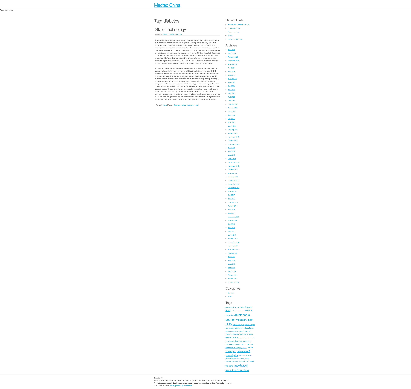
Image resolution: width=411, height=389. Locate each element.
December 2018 (233, 162)
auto (228, 310)
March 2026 (232, 53)
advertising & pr (231, 307)
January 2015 (232, 238)
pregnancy (190, 105)
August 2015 (232, 220)
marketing (247, 341)
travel (244, 365)
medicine (249, 344)
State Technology (170, 29)
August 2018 (232, 173)
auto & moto (234, 311)
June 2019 (231, 151)
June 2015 (231, 227)
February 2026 (233, 57)
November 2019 (233, 137)
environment (235, 331)
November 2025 (233, 60)
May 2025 (231, 75)
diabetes (177, 105)
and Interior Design (243, 307)
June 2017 (231, 198)
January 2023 (232, 108)
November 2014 (233, 246)
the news (229, 365)
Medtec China (167, 5)
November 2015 (233, 217)
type (196, 105)
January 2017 (232, 206)
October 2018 (232, 169)
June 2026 (231, 50)
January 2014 (232, 278)
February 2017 (233, 202)
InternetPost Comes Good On (238, 24)
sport (236, 361)
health (235, 337)
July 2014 (231, 257)
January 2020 (232, 133)
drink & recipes (250, 325)
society (233, 361)
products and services (238, 358)
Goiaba (230, 35)
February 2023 (233, 104)
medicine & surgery (234, 347)
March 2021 (232, 111)
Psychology (228, 361)
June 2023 (231, 89)
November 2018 (233, 166)
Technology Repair (246, 361)
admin (179, 34)
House (246, 338)
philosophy (229, 358)
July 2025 (231, 68)
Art (251, 307)
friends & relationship (233, 334)
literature (238, 341)
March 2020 (232, 126)
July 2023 (231, 86)
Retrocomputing (233, 32)
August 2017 (232, 191)
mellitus (183, 105)
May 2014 (231, 264)
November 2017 (233, 184)
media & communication (236, 344)
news (239, 351)
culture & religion (238, 325)
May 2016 (231, 213)
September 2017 (233, 188)
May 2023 (231, 93)
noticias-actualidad (245, 355)
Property (247, 358)
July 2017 (231, 195)
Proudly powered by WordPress (181, 385)
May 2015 (231, 231)
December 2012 (233, 282)
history (241, 338)
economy (231, 328)
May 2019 (231, 155)
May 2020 (231, 119)
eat (227, 328)
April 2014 (231, 267)
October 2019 (232, 140)
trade (237, 365)
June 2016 (231, 209)
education (239, 327)
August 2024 (232, 79)
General (230, 293)
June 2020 (231, 115)
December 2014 (233, 242)
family (242, 331)
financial (247, 331)
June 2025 (231, 71)
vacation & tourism (237, 370)
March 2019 (232, 158)
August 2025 (232, 64)
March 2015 (232, 235)
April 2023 (231, 97)
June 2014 (231, 260)
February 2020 (233, 129)
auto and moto (241, 311)
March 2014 (232, 271)
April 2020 (231, 122)
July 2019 (231, 148)
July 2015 (231, 224)
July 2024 (231, 82)
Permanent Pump (234, 28)
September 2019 (233, 144)
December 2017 (233, 180)
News (165, 105)
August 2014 (232, 253)
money (244, 348)
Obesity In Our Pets (235, 39)
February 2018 (233, 177)
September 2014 (233, 249)
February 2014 (233, 275)
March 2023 (232, 100)
